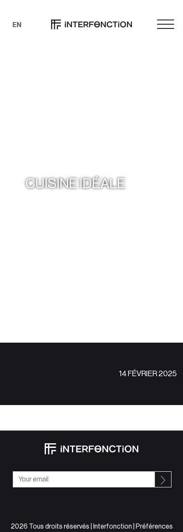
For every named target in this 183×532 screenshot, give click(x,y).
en (16, 25)
